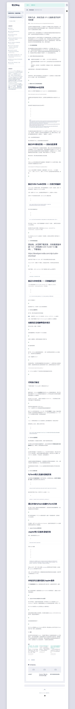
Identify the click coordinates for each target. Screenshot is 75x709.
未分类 (10, 89)
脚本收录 (10, 28)
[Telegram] (67, 11)
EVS (14, 72)
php (9, 76)
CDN (14, 71)
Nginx (18, 75)
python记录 (12, 81)
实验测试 (11, 86)
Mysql (15, 75)
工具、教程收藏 (15, 87)
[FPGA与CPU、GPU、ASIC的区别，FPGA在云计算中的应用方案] (33, 650)
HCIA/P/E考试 (18, 72)
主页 (27, 5)
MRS (13, 75)
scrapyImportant (11, 83)
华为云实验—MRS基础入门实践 (14, 62)
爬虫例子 (14, 89)
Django (18, 71)
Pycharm (11, 76)
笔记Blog (15, 5)
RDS (9, 82)
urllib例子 (30, 674)
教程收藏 (19, 88)
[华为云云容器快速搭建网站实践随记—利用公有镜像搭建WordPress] (56, 650)
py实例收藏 (19, 81)
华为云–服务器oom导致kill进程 (14, 42)
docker (11, 72)
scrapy (15, 82)
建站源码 (15, 87)
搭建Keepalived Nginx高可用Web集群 (15, 59)
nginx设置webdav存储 (13, 34)
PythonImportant (15, 76)
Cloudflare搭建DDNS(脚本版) (14, 31)
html (9, 74)
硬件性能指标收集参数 (54, 674)
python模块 (12, 78)
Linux (15, 74)
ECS (13, 72)
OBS (21, 75)
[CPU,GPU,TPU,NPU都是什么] (45, 649)
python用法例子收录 (15, 79)
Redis (11, 82)
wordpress (16, 84)
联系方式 (33, 5)
